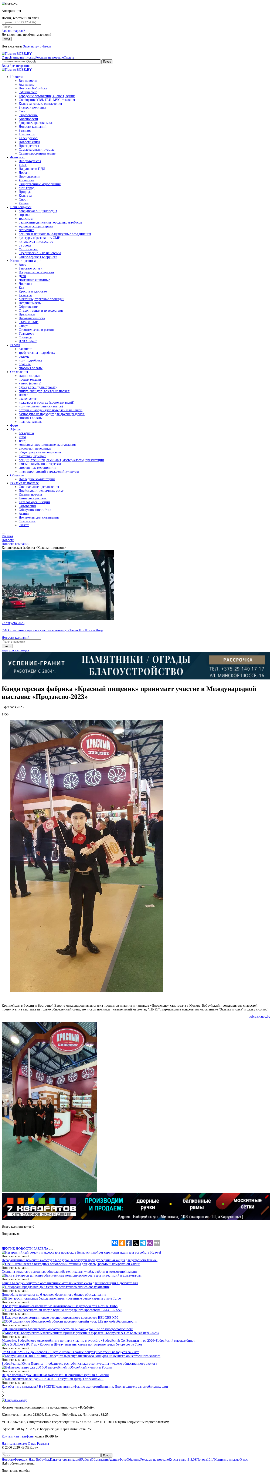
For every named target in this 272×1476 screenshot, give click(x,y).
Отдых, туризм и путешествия (41, 310)
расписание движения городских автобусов (50, 222)
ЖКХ (23, 165)
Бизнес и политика (32, 107)
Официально (28, 92)
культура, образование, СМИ (40, 237)
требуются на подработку (37, 352)
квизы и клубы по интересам (40, 464)
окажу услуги (28, 398)
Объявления (19, 372)
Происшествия (29, 176)
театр (22, 441)
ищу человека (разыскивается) (41, 406)
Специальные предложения (39, 487)
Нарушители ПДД (32, 169)
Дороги (24, 172)
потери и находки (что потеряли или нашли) (51, 410)
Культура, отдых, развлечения (40, 103)
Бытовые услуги (30, 268)
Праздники (27, 314)
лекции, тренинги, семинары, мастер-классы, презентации (61, 460)
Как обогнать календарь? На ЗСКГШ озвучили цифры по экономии (51, 1386)
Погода (205, 1459)
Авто (22, 264)
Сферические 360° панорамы (40, 253)
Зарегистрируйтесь (37, 46)
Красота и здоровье (33, 291)
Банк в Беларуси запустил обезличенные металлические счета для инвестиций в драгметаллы (70, 1283)
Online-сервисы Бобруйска (38, 257)
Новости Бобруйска (33, 88)
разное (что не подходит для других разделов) (52, 414)
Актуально (26, 84)
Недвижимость (30, 303)
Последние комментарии (37, 479)
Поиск (107, 61)
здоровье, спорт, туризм (36, 226)
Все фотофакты (30, 161)
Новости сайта (29, 142)
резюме (24, 356)
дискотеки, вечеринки (35, 448)
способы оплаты (30, 368)
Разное (23, 203)
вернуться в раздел (15, 650)
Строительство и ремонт (36, 329)
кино (22, 437)
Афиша (15, 429)
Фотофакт (17, 157)
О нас (6, 57)
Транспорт (26, 333)
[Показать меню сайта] (3, 533)
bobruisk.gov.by (259, 1016)
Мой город (26, 188)
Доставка (25, 283)
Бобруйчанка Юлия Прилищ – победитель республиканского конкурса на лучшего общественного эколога (79, 1363)
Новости (16, 77)
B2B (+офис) (28, 341)
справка (24, 214)
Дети (22, 276)
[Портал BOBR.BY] (17, 53)
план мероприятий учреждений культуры (49, 471)
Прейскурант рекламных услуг (41, 490)
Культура (25, 195)
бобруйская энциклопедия (38, 211)
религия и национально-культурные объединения (55, 234)
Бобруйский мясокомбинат (175, 1340)
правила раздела (30, 421)
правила (25, 364)
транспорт (26, 218)
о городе (25, 245)
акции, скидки (29, 375)
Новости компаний (33, 126)
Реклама (43, 1443)
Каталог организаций (25, 260)
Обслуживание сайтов (35, 510)
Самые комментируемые (36, 149)
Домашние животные (34, 280)
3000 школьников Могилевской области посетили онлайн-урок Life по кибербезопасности (67, 1329)
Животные (26, 180)
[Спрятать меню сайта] (3, 1452)
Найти (7, 646)
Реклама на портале (49, 57)
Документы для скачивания (39, 517)
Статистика (27, 521)
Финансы (26, 337)
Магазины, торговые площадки (41, 299)
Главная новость (30, 494)
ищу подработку (30, 360)
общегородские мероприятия (40, 452)
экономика (26, 230)
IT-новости (27, 134)
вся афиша (26, 433)
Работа (15, 345)
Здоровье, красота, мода (36, 123)
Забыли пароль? (13, 31)
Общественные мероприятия (40, 184)
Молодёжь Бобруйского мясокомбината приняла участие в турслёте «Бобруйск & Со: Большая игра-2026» (79, 1340)
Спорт (23, 111)
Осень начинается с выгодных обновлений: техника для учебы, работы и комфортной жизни (69, 1271)
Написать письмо (22, 57)
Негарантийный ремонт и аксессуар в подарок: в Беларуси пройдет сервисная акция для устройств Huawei (79, 1260)
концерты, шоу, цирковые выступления (47, 444)
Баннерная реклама (33, 498)
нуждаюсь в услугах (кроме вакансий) (46, 402)
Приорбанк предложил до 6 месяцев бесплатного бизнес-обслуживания (54, 1294)
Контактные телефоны (18, 1436)
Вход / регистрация (16, 65)
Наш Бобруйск (20, 207)
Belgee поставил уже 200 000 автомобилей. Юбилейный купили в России (55, 1375)
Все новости (28, 80)
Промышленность (32, 318)
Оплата (69, 57)
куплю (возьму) (30, 383)
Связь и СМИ (28, 322)
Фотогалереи (28, 249)
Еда (21, 287)
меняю (23, 395)
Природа (25, 191)
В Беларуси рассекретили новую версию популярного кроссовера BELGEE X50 (60, 1317)
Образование (28, 115)
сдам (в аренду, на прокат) (38, 387)
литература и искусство (36, 241)
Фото (14, 425)
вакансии (25, 349)
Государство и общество (36, 272)
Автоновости (28, 119)
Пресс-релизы (29, 146)
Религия (25, 130)
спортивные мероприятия (37, 467)
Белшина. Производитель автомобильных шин (134, 1386)
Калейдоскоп (28, 138)
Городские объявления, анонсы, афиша (47, 96)
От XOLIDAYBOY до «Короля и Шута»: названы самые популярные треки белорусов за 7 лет (70, 1352)
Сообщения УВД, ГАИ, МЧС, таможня (47, 100)
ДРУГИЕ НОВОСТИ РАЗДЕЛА (25, 1248)
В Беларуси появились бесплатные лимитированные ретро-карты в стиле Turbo (60, 1306)
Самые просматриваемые (37, 153)
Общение (17, 475)
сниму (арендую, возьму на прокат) (44, 391)
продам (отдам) (30, 379)
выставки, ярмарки (32, 456)
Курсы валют (182, 1459)
